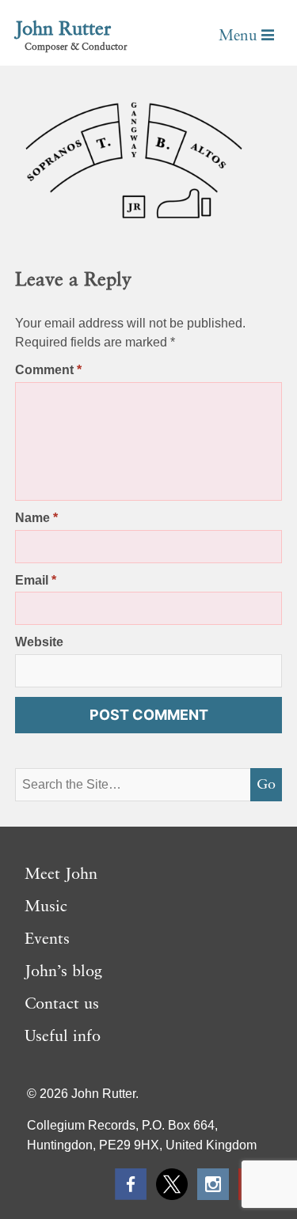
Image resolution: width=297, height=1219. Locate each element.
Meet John (61, 875)
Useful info (63, 1037)
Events (47, 940)
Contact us (62, 1005)
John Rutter (63, 30)
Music (46, 907)
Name (36, 517)
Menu (240, 36)
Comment (48, 370)
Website (39, 642)
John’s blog (63, 972)
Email (35, 580)
